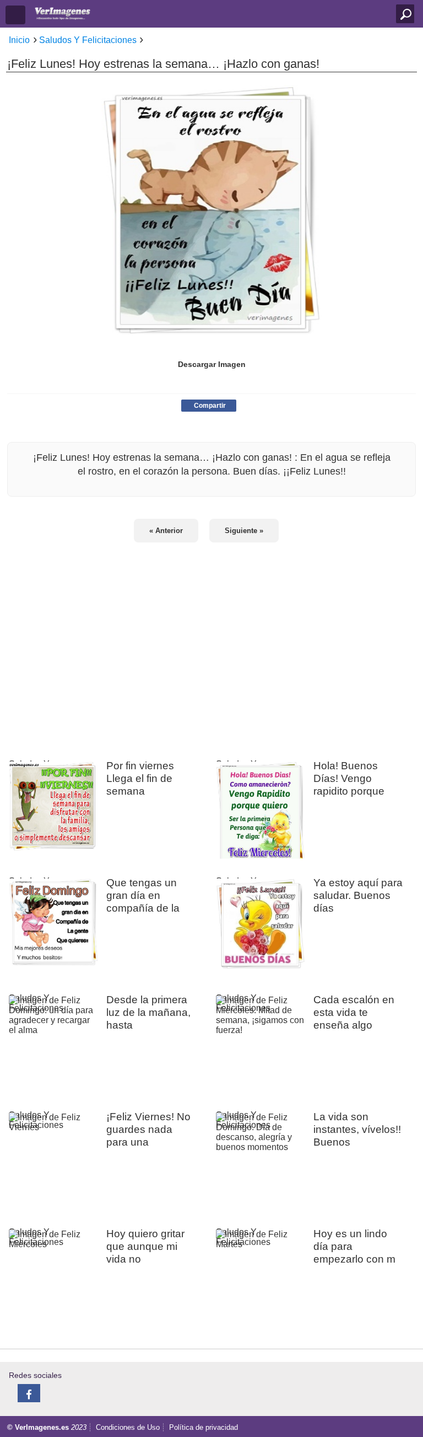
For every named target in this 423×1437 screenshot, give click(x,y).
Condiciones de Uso (128, 1427)
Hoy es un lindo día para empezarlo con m (354, 1246)
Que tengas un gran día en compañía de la (143, 895)
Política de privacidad (203, 1427)
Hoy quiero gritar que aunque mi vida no (145, 1246)
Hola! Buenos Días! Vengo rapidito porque (348, 778)
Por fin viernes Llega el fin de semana (140, 778)
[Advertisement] (211, 644)
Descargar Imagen (212, 364)
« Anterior (166, 530)
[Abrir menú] (15, 15)
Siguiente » (244, 530)
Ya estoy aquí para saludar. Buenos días (358, 895)
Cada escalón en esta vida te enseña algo (353, 1012)
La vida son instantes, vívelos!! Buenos (357, 1129)
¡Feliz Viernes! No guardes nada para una (148, 1129)
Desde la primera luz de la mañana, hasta (148, 1012)
